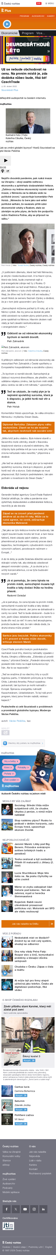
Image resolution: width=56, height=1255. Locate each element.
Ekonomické (9, 33)
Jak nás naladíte (37, 1152)
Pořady (7, 773)
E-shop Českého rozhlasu (20, 1000)
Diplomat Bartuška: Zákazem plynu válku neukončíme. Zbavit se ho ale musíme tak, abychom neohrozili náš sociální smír (27, 427)
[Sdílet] (7, 171)
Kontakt (33, 1169)
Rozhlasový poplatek (40, 1173)
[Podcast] (2, 171)
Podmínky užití (36, 1247)
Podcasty (8, 1188)
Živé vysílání (10, 780)
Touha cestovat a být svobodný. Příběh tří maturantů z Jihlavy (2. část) (34, 862)
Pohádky (22, 767)
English (48, 1247)
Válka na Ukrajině (12, 1152)
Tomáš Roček (23, 265)
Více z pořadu (12, 933)
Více (40, 33)
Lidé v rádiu (35, 1160)
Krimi (6, 767)
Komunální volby (11, 1156)
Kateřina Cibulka (35, 351)
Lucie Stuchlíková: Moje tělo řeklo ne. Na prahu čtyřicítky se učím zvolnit (33, 876)
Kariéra (33, 1165)
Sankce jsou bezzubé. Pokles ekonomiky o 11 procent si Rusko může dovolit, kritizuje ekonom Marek (27, 638)
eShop (6, 1165)
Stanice (7, 1160)
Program (24, 16)
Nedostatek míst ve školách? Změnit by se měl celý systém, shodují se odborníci (33, 941)
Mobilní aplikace (11, 1192)
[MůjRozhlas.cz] (5, 104)
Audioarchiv (38, 16)
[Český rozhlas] (10, 3)
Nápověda (34, 1156)
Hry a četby (10, 761)
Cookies (6, 1247)
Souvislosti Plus (9, 90)
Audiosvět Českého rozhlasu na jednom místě (23, 793)
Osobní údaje (19, 1247)
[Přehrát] (5, 161)
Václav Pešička (17, 721)
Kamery (51, 16)
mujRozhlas (7, 753)
